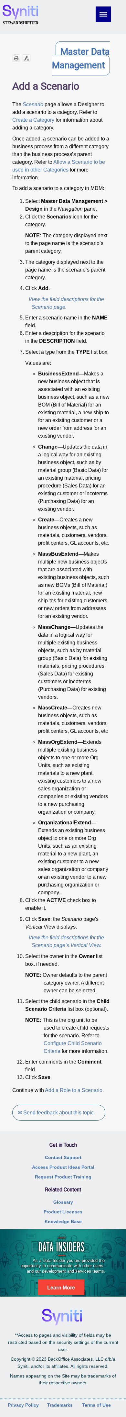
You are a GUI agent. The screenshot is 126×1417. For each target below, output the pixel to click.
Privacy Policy (23, 1405)
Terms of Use (96, 1405)
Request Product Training (63, 1176)
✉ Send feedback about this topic (56, 1112)
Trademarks (60, 1405)
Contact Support (63, 1157)
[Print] (16, 58)
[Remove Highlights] (26, 58)
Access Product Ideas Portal (63, 1167)
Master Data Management (81, 58)
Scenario (33, 104)
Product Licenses (63, 1211)
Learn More (61, 1287)
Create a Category (33, 120)
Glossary (63, 1202)
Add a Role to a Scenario (73, 1090)
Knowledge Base (63, 1221)
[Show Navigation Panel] (108, 14)
